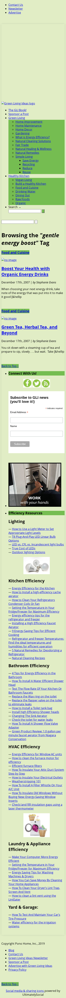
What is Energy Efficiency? (32, 137)
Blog (11, 950)
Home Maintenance (28, 126)
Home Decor (23, 129)
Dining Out (22, 195)
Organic (20, 203)
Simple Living (24, 157)
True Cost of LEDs (23, 548)
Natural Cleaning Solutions (33, 141)
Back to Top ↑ (10, 366)
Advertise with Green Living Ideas (30, 966)
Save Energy (31, 160)
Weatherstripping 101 (26, 781)
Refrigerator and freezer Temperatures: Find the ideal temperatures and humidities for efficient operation (36, 642)
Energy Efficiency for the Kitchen (33, 588)
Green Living (16, 118)
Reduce (27, 168)
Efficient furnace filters (27, 766)
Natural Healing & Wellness (33, 149)
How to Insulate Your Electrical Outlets (37, 777)
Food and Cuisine (26, 188)
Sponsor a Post (18, 114)
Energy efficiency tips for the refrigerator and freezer (29, 617)
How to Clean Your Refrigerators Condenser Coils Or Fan (31, 602)
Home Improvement (28, 122)
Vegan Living (23, 180)
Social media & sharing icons (25, 991)
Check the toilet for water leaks (32, 720)
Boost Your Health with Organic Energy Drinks (25, 271)
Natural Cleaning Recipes (28, 658)
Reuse (27, 172)
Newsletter (15, 9)
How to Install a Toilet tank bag (32, 708)
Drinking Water (25, 191)
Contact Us (15, 5)
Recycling (29, 164)
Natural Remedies (27, 153)
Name (13, 426)
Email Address (19, 412)
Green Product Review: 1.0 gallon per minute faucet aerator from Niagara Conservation (34, 735)
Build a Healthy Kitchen (30, 184)
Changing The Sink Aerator (29, 716)
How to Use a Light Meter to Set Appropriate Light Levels (31, 531)
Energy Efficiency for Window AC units (37, 754)
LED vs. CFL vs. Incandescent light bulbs (38, 544)
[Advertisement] (33, 65)
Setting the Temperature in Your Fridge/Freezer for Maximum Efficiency (33, 609)
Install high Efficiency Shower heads (35, 712)
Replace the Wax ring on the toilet (34, 696)
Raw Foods (22, 199)
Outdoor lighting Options (28, 552)
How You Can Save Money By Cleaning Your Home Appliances (35, 882)
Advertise (14, 12)
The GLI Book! (17, 110)
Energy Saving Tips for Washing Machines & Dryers (30, 874)
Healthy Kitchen (18, 176)
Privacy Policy (17, 970)
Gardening (22, 133)
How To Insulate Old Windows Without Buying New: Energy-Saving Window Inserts (35, 797)
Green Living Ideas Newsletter (28, 958)
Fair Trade (22, 145)
